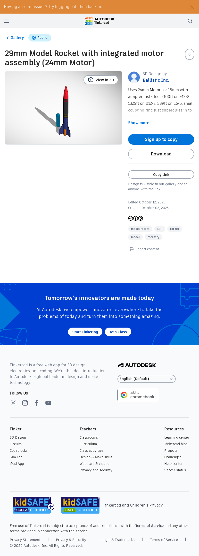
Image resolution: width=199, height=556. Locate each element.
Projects (170, 450)
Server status (175, 470)
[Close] (192, 7)
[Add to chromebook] (137, 394)
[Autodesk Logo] (137, 366)
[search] (190, 20)
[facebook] (36, 402)
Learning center (176, 437)
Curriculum (88, 444)
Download (161, 154)
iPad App (17, 463)
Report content (147, 249)
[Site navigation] (6, 20)
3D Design (18, 437)
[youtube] (48, 402)
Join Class (118, 331)
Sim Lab (16, 457)
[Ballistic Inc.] (134, 77)
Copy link (161, 174)
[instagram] (25, 402)
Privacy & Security (71, 539)
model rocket (140, 229)
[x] (13, 402)
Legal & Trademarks (118, 539)
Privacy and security (96, 470)
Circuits (16, 444)
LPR (159, 229)
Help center (173, 463)
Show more (138, 123)
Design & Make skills (96, 457)
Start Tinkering (85, 331)
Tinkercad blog (176, 444)
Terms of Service (149, 525)
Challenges (173, 457)
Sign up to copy (161, 139)
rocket (174, 229)
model (135, 237)
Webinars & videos (94, 463)
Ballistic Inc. (156, 80)
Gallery (17, 37)
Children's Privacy (146, 505)
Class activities (91, 450)
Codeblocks (18, 450)
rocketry (153, 237)
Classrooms (89, 437)
